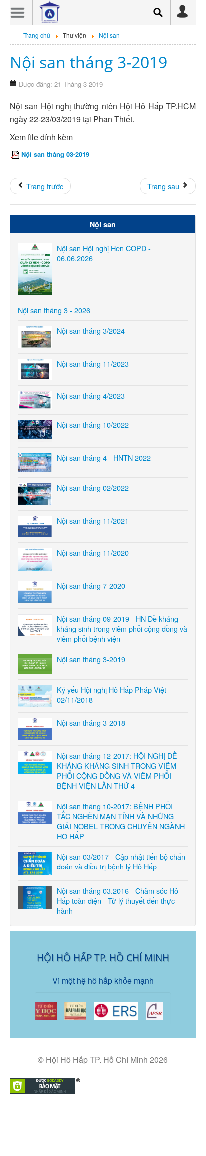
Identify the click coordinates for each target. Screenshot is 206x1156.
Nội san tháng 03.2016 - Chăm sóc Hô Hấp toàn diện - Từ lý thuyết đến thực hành (117, 900)
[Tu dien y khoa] (46, 1010)
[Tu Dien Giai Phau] (75, 1010)
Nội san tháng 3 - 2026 (54, 310)
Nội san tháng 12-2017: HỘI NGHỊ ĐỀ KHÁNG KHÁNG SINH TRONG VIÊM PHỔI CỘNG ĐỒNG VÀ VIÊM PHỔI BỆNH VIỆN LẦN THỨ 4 (117, 770)
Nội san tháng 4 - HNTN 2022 (104, 457)
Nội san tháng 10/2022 (93, 424)
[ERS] (116, 1010)
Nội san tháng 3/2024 (91, 330)
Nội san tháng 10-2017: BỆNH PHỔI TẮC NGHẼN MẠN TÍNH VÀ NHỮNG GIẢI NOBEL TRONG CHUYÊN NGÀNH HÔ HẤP (121, 821)
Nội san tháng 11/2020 (93, 552)
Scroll (98, 1131)
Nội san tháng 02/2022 (93, 487)
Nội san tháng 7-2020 (91, 585)
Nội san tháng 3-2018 (91, 722)
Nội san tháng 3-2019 (89, 62)
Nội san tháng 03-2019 (56, 154)
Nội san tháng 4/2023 (91, 395)
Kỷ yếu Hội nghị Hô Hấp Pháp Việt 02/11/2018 (111, 694)
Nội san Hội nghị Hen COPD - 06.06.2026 (104, 253)
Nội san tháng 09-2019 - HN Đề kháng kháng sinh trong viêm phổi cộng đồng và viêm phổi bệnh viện (122, 628)
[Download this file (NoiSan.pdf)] (17, 154)
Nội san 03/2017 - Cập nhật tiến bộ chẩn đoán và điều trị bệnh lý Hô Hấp (121, 861)
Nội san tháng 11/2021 (93, 520)
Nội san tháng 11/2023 (93, 363)
